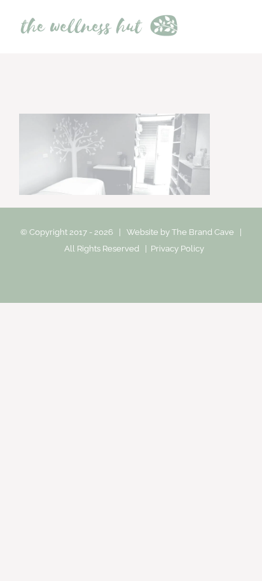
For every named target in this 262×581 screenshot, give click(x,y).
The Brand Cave (203, 232)
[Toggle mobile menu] (238, 27)
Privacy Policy (177, 248)
